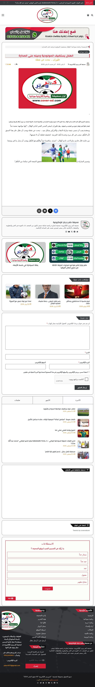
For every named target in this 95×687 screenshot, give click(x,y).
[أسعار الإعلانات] (47, 33)
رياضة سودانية (76, 47)
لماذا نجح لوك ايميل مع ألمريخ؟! (20, 301)
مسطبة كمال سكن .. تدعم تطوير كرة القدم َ (60, 451)
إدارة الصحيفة (41, 615)
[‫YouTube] (69, 231)
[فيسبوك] (56, 211)
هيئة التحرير (42, 619)
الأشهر (47, 400)
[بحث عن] (92, 15)
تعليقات (17, 400)
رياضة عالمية (89, 633)
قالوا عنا (43, 623)
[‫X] (50, 211)
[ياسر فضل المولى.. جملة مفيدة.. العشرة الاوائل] (47, 291)
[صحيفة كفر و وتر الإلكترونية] (47, 15)
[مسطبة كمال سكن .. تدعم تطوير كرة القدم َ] (83, 455)
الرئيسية (85, 47)
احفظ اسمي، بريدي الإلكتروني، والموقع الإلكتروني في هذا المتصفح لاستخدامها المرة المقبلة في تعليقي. (55, 372)
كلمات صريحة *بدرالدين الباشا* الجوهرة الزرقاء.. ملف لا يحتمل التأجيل (51, 419)
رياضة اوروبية (88, 637)
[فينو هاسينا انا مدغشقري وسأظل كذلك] (77, 291)
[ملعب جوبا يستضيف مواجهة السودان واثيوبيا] (83, 412)
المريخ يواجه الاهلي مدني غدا (65, 430)
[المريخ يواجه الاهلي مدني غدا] (83, 433)
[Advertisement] (47, 183)
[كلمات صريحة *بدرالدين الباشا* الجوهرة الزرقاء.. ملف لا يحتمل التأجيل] (83, 422)
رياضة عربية (89, 623)
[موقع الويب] (77, 231)
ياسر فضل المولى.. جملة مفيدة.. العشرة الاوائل (49, 302)
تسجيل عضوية (41, 633)
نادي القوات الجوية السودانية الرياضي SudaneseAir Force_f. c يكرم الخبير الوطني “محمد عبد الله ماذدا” (41, 442)
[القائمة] (3, 15)
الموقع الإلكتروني (40, 362)
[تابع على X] (68, 64)
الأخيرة (78, 400)
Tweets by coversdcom (81, 530)
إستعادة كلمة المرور (39, 637)
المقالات (90, 630)
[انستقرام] (66, 231)
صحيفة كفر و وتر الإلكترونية (78, 64)
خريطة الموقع (41, 630)
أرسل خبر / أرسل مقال (38, 640)
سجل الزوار (42, 626)
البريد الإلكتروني (84, 362)
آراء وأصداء (89, 626)
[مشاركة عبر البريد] (44, 211)
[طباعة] (39, 211)
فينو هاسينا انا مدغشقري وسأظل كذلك (78, 302)
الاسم (87, 352)
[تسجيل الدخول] (88, 15)
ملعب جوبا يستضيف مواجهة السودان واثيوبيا (59, 408)
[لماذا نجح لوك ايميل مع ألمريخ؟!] (18, 291)
